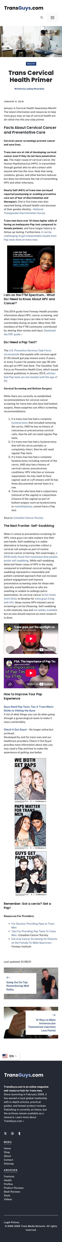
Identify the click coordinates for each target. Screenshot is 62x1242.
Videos (8, 1199)
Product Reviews (14, 1187)
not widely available (45, 610)
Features (9, 1176)
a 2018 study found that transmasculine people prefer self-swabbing (31, 557)
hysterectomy (19, 422)
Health (31, 64)
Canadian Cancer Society (28, 517)
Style (7, 1195)
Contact (8, 1159)
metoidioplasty (23, 506)
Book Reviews (12, 1191)
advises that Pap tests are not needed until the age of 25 (30, 377)
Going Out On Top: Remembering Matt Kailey (17, 986)
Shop (7, 1152)
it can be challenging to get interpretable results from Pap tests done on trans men (30, 236)
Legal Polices (11, 1222)
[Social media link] (5, 1133)
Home (7, 1148)
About (7, 1156)
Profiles (8, 1184)
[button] (42, 17)
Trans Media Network (33, 1226)
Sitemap (9, 1163)
